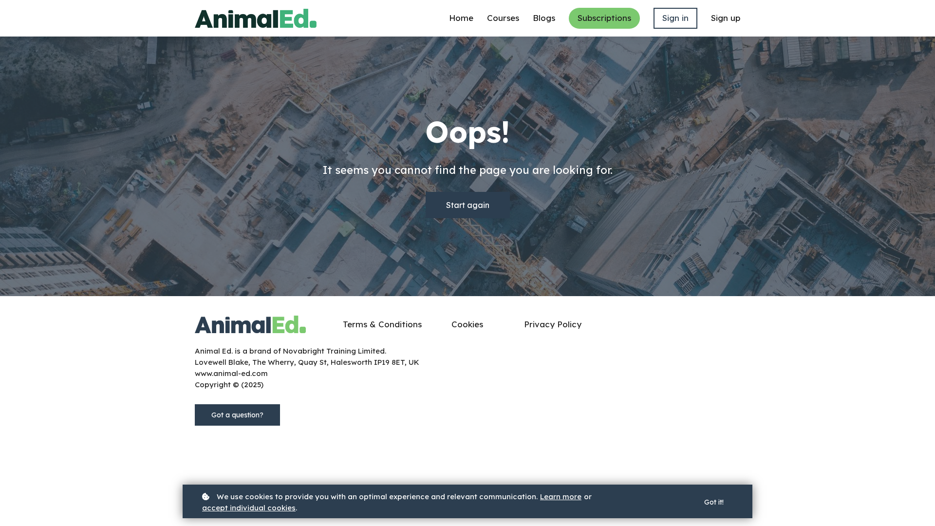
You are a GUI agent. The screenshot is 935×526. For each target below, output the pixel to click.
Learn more (560, 496)
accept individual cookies (249, 507)
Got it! (714, 502)
